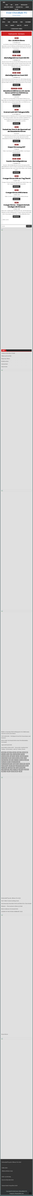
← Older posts (5, 219)
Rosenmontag (5, 765)
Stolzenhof (4, 767)
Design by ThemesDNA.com (17, 1193)
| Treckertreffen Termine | (16, 29)
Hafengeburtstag (24, 756)
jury (25, 758)
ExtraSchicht (16, 754)
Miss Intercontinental (7, 764)
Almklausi (4, 752)
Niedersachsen (24, 5)
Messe (3, 22)
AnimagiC (9, 752)
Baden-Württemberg (8, 7)
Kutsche (16, 760)
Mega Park (15, 22)
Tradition (21, 769)
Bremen (27, 7)
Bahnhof (12, 25)
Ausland (16, 9)
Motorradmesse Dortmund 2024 (9, 909)
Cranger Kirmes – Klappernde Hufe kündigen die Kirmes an (16, 206)
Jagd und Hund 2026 (6, 744)
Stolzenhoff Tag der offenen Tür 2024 (11, 898)
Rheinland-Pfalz (19, 7)
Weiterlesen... (17, 52)
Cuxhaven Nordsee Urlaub (8, 353)
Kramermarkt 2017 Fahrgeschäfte (16, 112)
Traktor (26, 25)
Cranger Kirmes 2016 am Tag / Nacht (16, 178)
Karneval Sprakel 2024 (8, 1179)
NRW (11, 5)
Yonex (21, 22)
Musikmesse (15, 764)
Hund (9, 22)
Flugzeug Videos (5, 358)
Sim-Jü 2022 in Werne (16, 40)
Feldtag (22, 754)
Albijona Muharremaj (7, 1171)
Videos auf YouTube (6, 356)
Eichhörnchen (4, 361)
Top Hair (15, 769)
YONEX (20, 771)
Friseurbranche (5, 756)
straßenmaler (11, 767)
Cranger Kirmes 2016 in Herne (16, 192)
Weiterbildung (14, 771)
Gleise (17, 756)
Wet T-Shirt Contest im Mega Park (10, 900)
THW (11, 769)
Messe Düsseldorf (16, 762)
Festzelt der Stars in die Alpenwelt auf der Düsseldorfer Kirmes (16, 130)
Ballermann (28, 22)
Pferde (27, 764)
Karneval (11, 760)
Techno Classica (5, 769)
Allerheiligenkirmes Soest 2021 (16, 75)
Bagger (14, 752)
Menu (4, 2)
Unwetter (19, 25)
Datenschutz (4, 364)
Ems (11, 754)
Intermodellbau (15, 758)
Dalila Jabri (5, 1167)
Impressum (4, 366)
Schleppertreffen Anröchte (22, 765)
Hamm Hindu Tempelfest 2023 (9, 1185)
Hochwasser (4, 758)
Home (7, 5)
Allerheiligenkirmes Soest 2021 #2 (16, 58)
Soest (18, 55)
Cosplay (3, 754)
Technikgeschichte (20, 767)
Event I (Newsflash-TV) (16, 12)
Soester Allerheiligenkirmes (16, 161)
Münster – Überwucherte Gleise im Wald (11, 906)
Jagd (22, 758)
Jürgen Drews (5, 760)
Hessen (16, 5)
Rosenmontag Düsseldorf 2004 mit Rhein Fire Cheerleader (16, 903)
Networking (22, 764)
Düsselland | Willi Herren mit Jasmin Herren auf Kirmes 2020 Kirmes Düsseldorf (16, 93)
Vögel (6, 25)
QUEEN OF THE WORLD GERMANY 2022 (12, 911)
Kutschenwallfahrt (24, 760)
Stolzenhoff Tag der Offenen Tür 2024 (11, 1162)
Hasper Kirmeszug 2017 (16, 147)
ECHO (8, 754)
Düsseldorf (14, 88)
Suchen (29, 226)
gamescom (12, 756)
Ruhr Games (11, 765)
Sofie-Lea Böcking (6, 1176)
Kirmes (16, 38)
